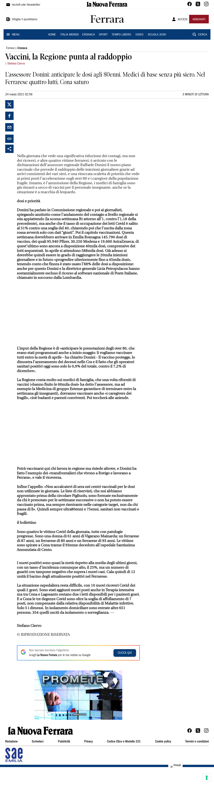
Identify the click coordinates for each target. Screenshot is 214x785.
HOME (52, 34)
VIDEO (139, 34)
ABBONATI (198, 19)
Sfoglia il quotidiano (24, 19)
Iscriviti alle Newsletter (26, 5)
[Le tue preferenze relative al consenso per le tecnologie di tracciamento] (207, 778)
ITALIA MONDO (69, 34)
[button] (78, 695)
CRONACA (88, 34)
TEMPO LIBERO (121, 34)
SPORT (103, 34)
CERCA (202, 34)
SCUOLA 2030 (157, 34)
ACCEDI (182, 19)
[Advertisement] (48, 126)
